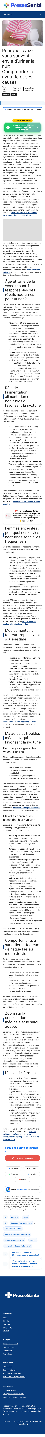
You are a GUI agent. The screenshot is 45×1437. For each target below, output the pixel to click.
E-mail (23, 1179)
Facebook (14, 1168)
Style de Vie (7, 1328)
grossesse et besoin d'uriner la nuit (17, 1234)
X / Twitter (32, 1168)
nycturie (33, 1240)
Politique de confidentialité (13, 1394)
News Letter (7, 1367)
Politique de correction (12, 1373)
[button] (40, 14)
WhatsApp (14, 1174)
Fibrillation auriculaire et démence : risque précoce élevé (25, 1254)
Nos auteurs (7, 1354)
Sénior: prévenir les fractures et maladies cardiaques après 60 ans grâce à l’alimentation (25, 1263)
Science (6, 1331)
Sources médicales (10, 1370)
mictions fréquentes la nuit (14, 1240)
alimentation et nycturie (13, 1229)
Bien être (6, 94)
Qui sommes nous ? (10, 1344)
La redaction (7, 1351)
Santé (14, 94)
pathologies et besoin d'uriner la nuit (18, 1246)
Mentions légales (9, 1390)
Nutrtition (6, 1324)
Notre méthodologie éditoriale (14, 1377)
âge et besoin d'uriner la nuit (21, 1223)
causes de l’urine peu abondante (26, 808)
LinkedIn (32, 1174)
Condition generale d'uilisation (14, 1397)
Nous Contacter (9, 1347)
